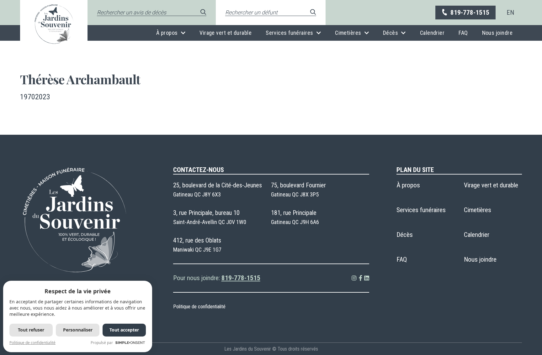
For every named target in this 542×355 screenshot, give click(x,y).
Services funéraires (289, 32)
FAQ (463, 32)
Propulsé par (102, 342)
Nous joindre (497, 32)
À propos (167, 32)
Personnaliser (78, 330)
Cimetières (348, 32)
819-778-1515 (469, 12)
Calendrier (432, 32)
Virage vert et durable (225, 32)
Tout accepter (124, 330)
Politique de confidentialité (199, 307)
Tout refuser (31, 330)
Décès (390, 32)
